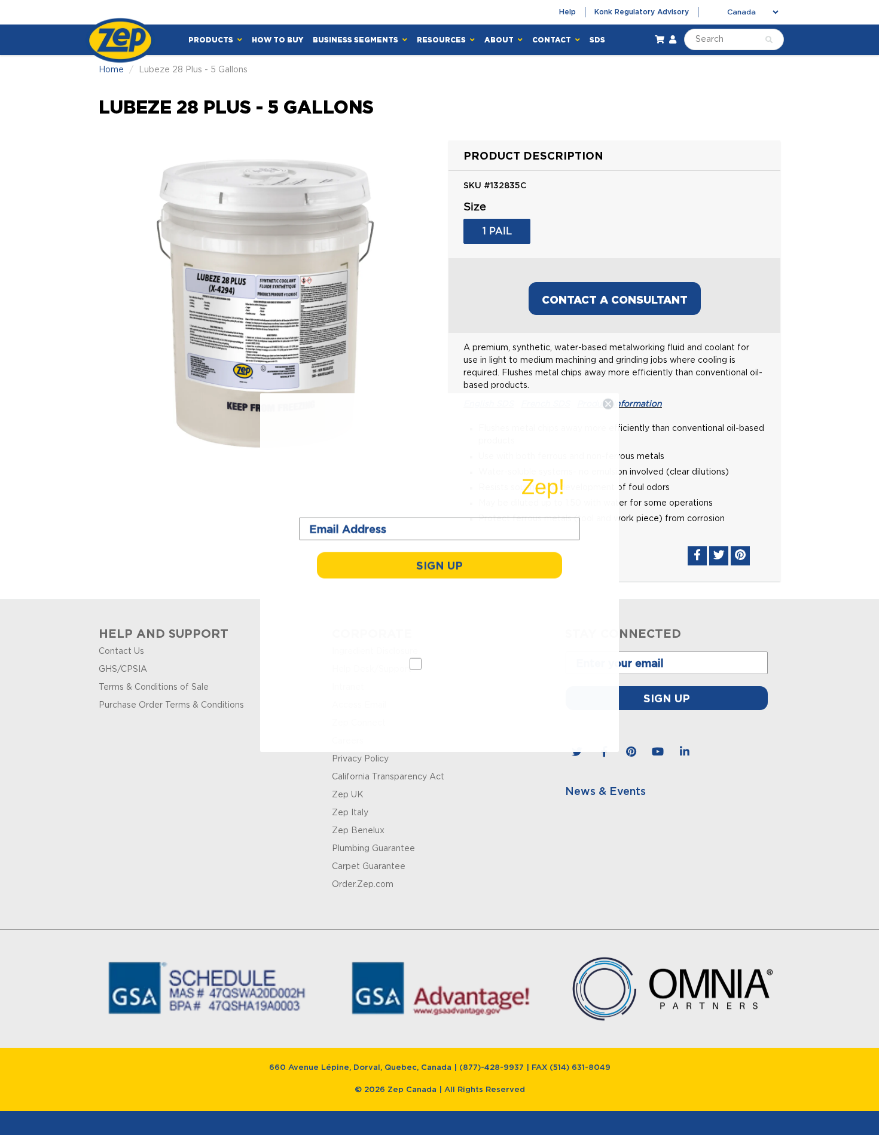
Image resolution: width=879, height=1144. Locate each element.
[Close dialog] (608, 403)
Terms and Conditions (439, 691)
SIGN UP (439, 565)
